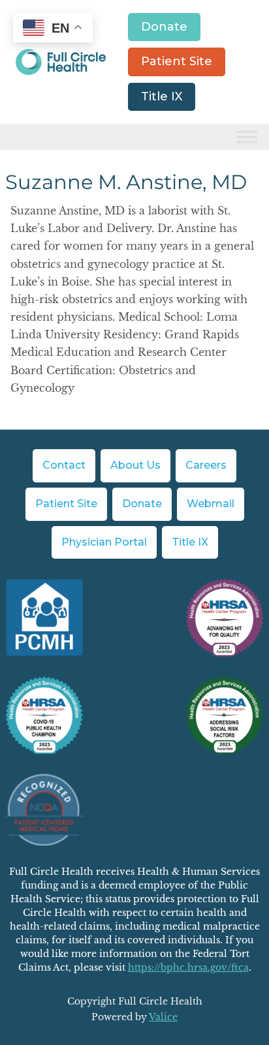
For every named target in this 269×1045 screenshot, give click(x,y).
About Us (135, 465)
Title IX (161, 96)
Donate (164, 27)
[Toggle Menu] (246, 137)
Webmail (210, 503)
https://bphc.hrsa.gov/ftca (188, 967)
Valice (163, 1017)
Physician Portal (104, 542)
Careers (206, 465)
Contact (64, 465)
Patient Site (176, 61)
